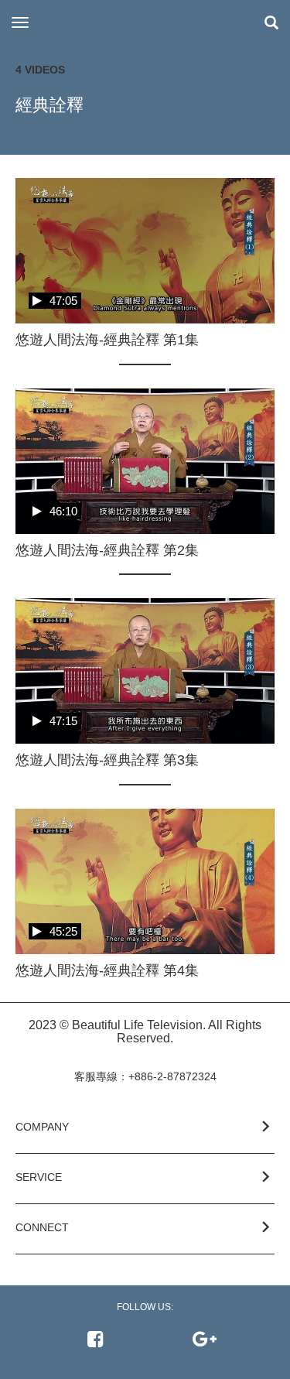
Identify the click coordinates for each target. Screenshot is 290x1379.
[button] (145, 1124)
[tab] (145, 1130)
